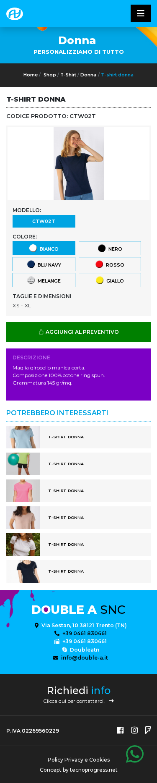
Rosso (113, 265)
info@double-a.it (84, 658)
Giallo (114, 281)
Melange (48, 281)
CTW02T (43, 221)
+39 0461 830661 (84, 633)
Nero (114, 249)
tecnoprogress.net (94, 770)
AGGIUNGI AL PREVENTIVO (81, 332)
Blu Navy (48, 265)
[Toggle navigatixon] (141, 13)
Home (30, 75)
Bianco (48, 249)
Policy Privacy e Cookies (79, 760)
